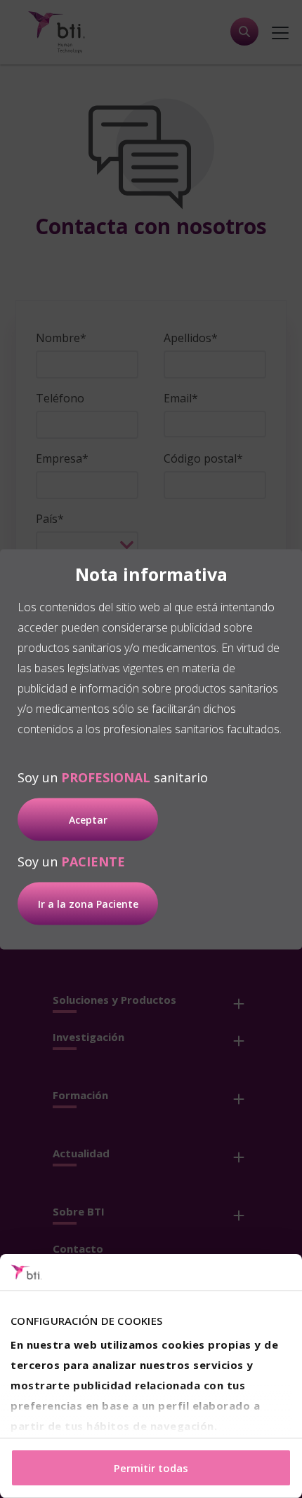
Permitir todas (151, 1468)
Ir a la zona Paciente (88, 903)
